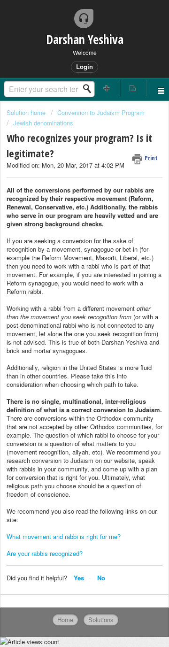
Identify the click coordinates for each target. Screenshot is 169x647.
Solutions (101, 619)
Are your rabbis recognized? (45, 553)
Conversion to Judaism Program (101, 112)
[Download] (67, 320)
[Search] (90, 88)
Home (65, 619)
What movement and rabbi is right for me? (64, 536)
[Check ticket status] (133, 88)
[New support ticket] (107, 88)
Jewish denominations (43, 122)
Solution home (27, 112)
